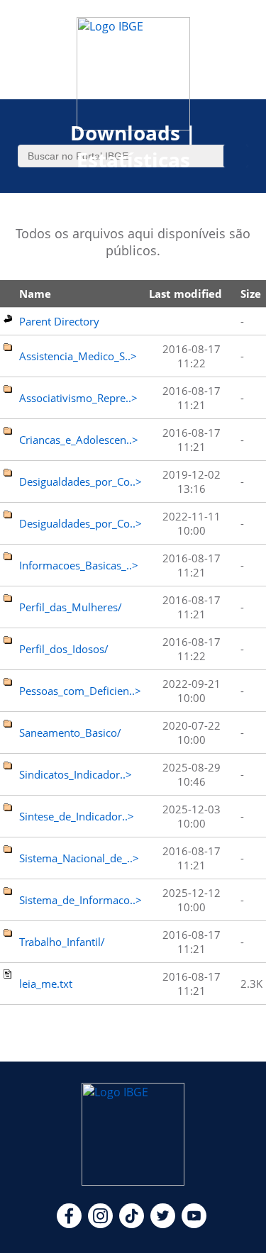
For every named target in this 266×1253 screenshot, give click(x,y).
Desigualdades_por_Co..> (80, 481)
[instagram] (100, 1224)
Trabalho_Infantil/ (62, 942)
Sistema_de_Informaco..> (80, 900)
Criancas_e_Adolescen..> (78, 440)
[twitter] (162, 1224)
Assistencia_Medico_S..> (78, 356)
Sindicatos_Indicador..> (75, 774)
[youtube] (194, 1224)
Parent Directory (59, 321)
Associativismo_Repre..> (78, 398)
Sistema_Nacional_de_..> (79, 858)
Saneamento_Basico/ (70, 732)
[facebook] (69, 1224)
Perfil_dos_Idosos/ (64, 649)
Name (35, 293)
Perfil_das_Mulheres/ (70, 607)
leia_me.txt (45, 983)
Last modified (185, 293)
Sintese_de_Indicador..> (76, 816)
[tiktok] (131, 1224)
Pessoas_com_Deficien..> (80, 691)
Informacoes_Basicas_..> (78, 565)
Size (250, 293)
